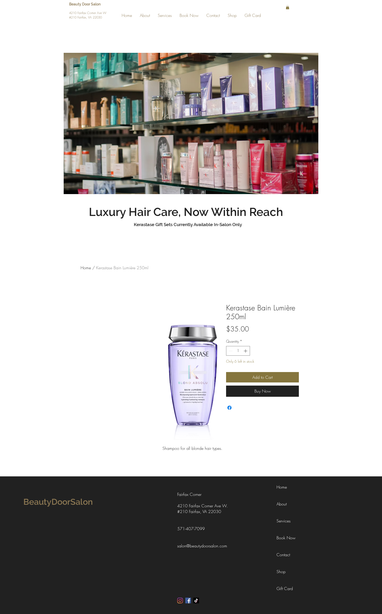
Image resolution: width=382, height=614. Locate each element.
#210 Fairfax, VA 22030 (85, 17)
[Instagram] (180, 600)
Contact (283, 555)
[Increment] (246, 350)
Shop (281, 571)
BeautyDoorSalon (58, 502)
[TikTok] (196, 600)
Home (86, 268)
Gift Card (284, 588)
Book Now (285, 538)
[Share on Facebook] (229, 408)
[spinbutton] (238, 350)
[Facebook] (188, 600)
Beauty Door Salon (85, 4)
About (281, 504)
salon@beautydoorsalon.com (202, 546)
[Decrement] (230, 350)
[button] (287, 7)
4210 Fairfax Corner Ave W (87, 13)
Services (283, 521)
